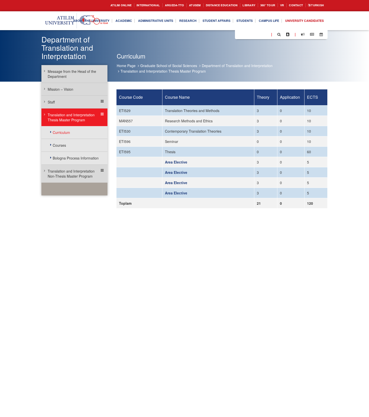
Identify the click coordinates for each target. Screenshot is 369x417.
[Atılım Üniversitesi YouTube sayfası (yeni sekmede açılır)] (265, 34)
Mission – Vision (60, 89)
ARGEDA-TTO (155, 5)
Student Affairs (250, 17)
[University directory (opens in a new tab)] (288, 34)
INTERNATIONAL (126, 5)
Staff (51, 102)
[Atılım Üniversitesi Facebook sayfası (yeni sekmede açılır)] (240, 34)
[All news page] (312, 34)
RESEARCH (218, 17)
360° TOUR (261, 5)
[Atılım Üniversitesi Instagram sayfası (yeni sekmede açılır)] (259, 34)
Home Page (126, 65)
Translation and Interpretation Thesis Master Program (163, 71)
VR (277, 5)
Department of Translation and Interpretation (237, 65)
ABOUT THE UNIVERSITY (109, 17)
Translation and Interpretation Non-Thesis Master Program (71, 174)
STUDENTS (282, 17)
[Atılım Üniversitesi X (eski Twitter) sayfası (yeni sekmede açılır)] (246, 35)
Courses (59, 145)
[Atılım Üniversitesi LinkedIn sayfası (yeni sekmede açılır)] (252, 34)
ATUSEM (178, 5)
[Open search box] (279, 34)
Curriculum (61, 132)
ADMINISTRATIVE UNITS (182, 17)
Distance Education (209, 5)
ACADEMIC (146, 17)
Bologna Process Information (76, 158)
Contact (292, 5)
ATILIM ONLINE (95, 5)
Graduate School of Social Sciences (168, 65)
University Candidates (301, 30)
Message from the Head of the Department (72, 74)
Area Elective (176, 162)
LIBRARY (240, 5)
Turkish (316, 5)
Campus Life (309, 17)
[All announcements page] (302, 34)
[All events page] (321, 34)
